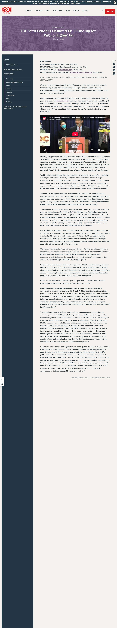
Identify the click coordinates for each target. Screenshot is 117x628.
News (6, 60)
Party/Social (10, 95)
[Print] (114, 73)
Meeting (9, 92)
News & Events (58, 27)
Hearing (9, 89)
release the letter (62, 101)
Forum (8, 85)
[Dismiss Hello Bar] (115, 2)
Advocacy (9, 79)
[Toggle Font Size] (2, 383)
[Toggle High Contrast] (2, 379)
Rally (7, 99)
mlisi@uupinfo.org (65, 70)
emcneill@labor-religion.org (81, 72)
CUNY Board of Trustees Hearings (15, 108)
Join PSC (110, 11)
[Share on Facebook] (114, 64)
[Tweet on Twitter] (114, 67)
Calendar (8, 74)
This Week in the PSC (13, 70)
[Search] (103, 11)
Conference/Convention (14, 82)
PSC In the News (12, 65)
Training (9, 102)
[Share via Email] (114, 70)
